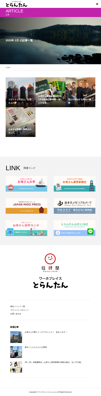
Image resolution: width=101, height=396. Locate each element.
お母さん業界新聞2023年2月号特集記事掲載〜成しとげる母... (50, 99)
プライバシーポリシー (19, 310)
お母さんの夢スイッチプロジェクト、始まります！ (46, 332)
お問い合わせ (15, 314)
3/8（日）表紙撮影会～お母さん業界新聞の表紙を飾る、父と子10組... (54, 362)
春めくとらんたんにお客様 (36, 347)
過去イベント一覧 (17, 306)
